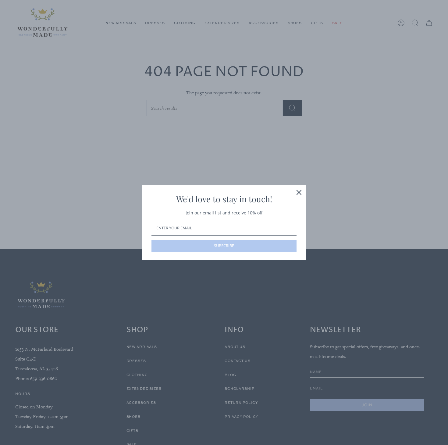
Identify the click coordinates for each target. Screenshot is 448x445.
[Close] (299, 192)
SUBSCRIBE (224, 245)
